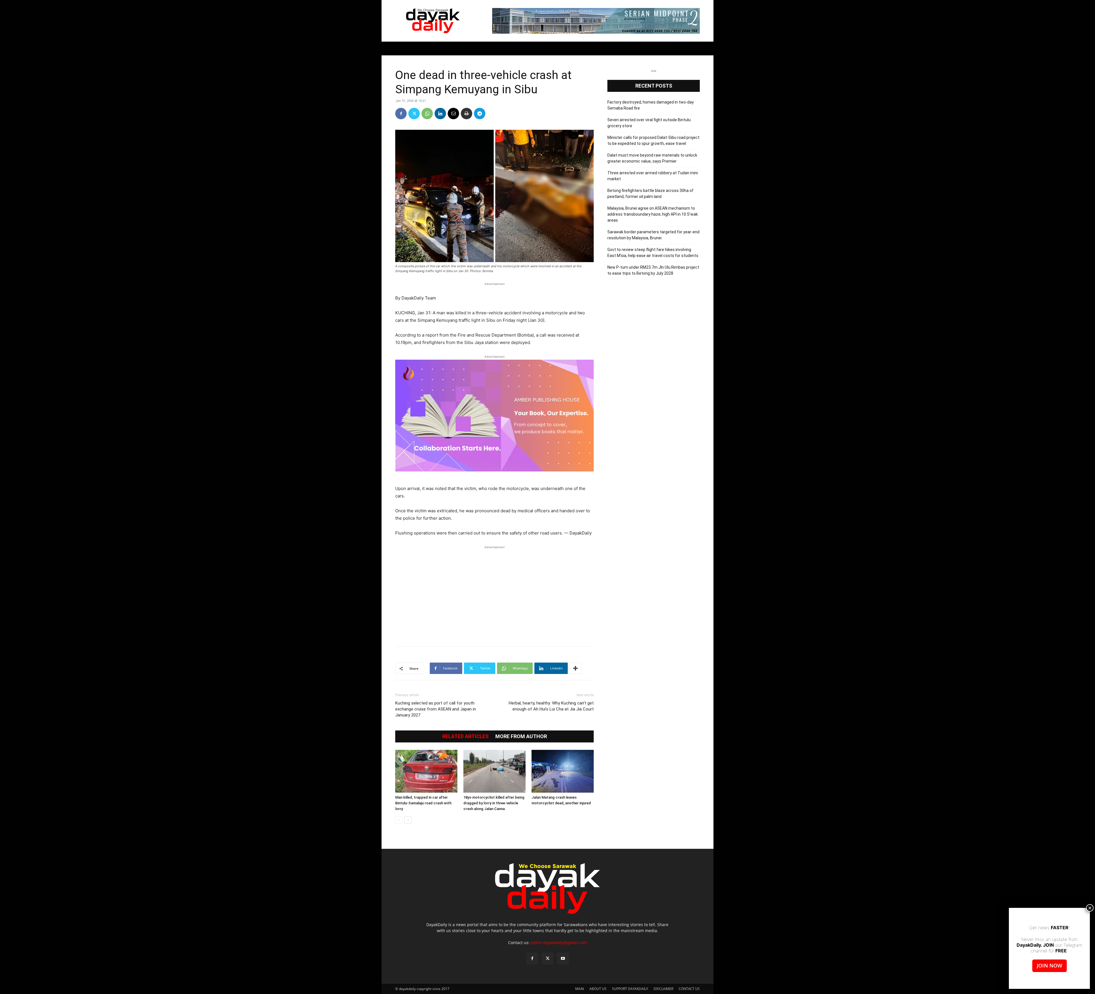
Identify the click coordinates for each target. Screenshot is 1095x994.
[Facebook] (401, 113)
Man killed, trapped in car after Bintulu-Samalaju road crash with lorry (423, 803)
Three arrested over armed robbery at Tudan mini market (652, 176)
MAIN (579, 988)
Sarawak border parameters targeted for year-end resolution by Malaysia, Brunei (653, 235)
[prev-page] (398, 820)
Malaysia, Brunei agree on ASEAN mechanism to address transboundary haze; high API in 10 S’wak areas (652, 214)
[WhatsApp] (427, 113)
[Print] (466, 113)
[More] (575, 668)
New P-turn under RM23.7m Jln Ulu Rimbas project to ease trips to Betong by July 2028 (653, 270)
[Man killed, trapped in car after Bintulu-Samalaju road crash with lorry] (426, 771)
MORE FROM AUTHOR (521, 736)
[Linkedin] (440, 113)
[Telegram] (479, 113)
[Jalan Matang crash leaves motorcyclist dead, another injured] (563, 771)
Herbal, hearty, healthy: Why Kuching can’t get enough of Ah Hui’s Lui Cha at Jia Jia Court (551, 706)
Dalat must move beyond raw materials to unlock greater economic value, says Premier (652, 158)
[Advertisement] (494, 593)
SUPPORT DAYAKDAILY (630, 988)
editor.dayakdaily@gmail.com (559, 942)
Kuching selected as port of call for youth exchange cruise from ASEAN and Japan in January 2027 (435, 709)
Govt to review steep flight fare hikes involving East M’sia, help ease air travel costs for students (652, 252)
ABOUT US (598, 988)
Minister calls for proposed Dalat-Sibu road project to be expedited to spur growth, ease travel (653, 140)
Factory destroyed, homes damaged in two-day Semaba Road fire (650, 105)
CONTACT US (689, 988)
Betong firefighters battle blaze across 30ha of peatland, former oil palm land (650, 193)
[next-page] (407, 820)
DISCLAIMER (663, 988)
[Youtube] (563, 958)
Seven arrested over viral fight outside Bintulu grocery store (649, 123)
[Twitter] (414, 113)
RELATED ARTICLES (465, 736)
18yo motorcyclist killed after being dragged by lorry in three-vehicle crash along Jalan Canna (493, 803)
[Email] (453, 113)
